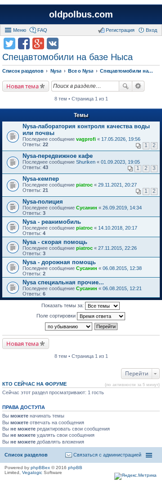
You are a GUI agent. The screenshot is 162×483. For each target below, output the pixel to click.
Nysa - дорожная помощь (59, 262)
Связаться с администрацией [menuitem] (107, 454)
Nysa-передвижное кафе (57, 155)
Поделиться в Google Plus (38, 43)
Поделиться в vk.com (52, 43)
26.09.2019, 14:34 (122, 207)
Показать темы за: (63, 305)
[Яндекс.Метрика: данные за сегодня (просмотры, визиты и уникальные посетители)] (135, 476)
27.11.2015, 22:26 (117, 248)
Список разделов (26, 454)
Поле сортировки (56, 315)
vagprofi (86, 139)
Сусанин (86, 207)
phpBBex (40, 467)
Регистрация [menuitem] (120, 30)
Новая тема (22, 86)
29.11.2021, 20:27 (117, 184)
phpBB (75, 467)
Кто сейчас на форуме (34, 384)
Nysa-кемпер (40, 178)
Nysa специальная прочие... (63, 282)
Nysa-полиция (42, 201)
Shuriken (85, 162)
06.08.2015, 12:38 (122, 268)
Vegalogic (32, 472)
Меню (19, 30)
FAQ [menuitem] (42, 30)
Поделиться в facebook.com (24, 43)
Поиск (125, 86)
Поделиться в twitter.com (9, 43)
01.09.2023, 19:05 (120, 162)
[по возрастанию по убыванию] (69, 326)
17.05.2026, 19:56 (120, 139)
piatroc (84, 184)
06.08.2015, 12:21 (122, 288)
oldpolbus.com (81, 14)
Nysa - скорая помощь (54, 242)
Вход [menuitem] (151, 30)
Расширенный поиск (138, 86)
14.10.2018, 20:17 (117, 228)
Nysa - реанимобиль (51, 221)
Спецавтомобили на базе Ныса (67, 57)
